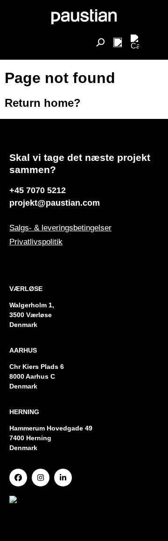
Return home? (43, 103)
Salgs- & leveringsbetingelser (60, 227)
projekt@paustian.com (54, 203)
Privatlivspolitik (36, 241)
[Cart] (135, 42)
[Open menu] (117, 42)
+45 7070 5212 (37, 190)
